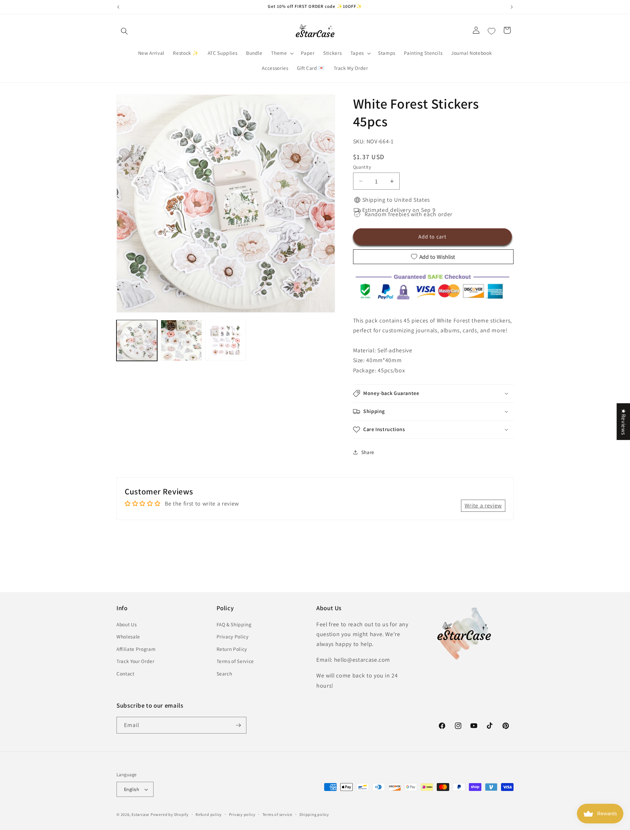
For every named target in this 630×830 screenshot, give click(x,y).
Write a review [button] (483, 505)
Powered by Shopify (170, 814)
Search (224, 673)
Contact (125, 673)
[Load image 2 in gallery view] (181, 340)
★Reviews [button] (623, 421)
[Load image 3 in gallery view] (225, 340)
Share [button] (367, 452)
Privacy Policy (233, 636)
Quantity (362, 167)
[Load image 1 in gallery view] (136, 340)
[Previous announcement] (118, 7)
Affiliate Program (136, 649)
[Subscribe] (238, 725)
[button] (124, 31)
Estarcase (140, 814)
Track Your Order (135, 661)
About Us (126, 624)
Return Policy (232, 649)
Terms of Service (235, 661)
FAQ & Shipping (234, 624)
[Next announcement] (512, 7)
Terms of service (277, 814)
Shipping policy (314, 814)
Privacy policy (242, 814)
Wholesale (128, 636)
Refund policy (209, 814)
